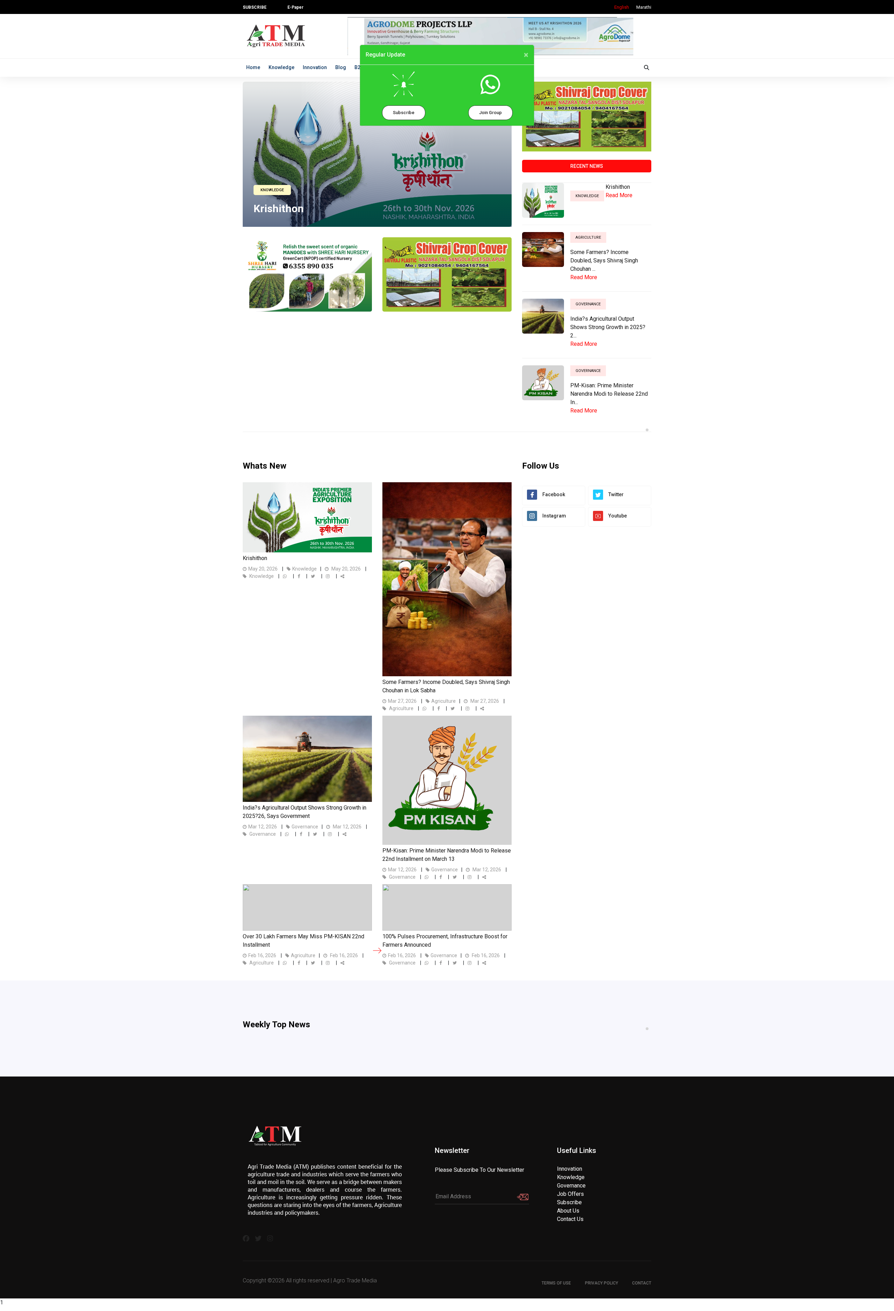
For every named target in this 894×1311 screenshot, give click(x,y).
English (621, 7)
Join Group (490, 112)
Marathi (643, 7)
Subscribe (404, 112)
